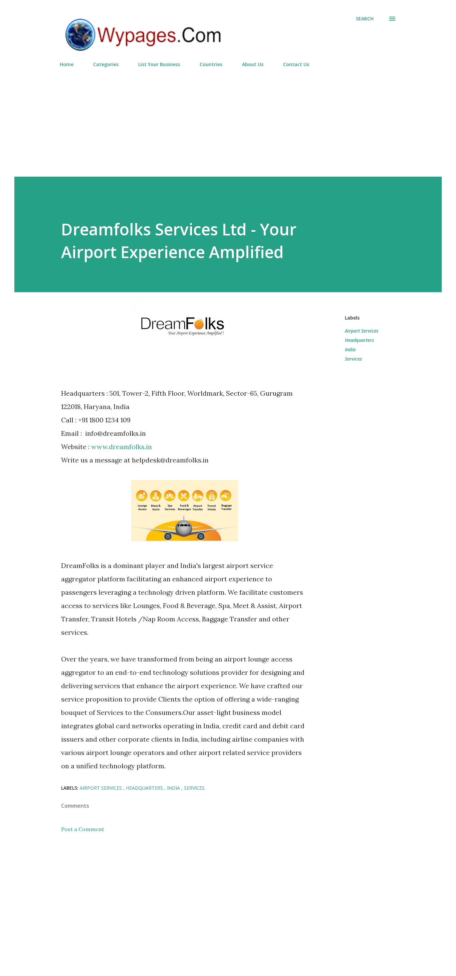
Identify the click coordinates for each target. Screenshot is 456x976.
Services (353, 359)
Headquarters (359, 340)
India (350, 349)
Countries (211, 64)
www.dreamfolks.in (121, 446)
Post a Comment (82, 829)
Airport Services (361, 331)
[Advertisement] (228, 119)
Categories (106, 64)
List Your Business (159, 64)
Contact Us (296, 64)
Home (66, 64)
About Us (252, 64)
